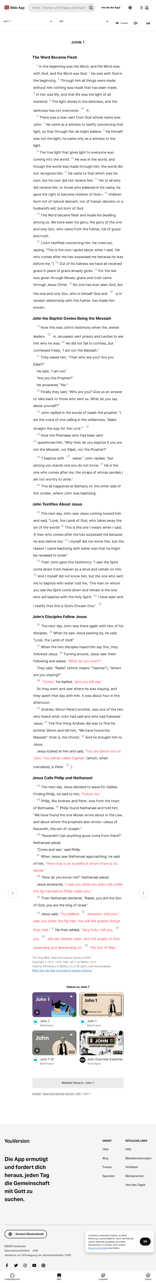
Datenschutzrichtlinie (17, 1250)
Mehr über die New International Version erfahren (62, 970)
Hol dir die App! (111, 7)
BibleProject (47, 1025)
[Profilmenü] (144, 7)
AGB (35, 1250)
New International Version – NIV (62, 1093)
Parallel (124, 23)
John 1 (7, 21)
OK (145, 1241)
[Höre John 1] (135, 23)
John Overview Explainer (105, 1059)
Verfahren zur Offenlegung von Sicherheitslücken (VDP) (38, 1255)
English (36, 1093)
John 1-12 (51, 1059)
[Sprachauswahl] (130, 7)
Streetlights (94, 1063)
